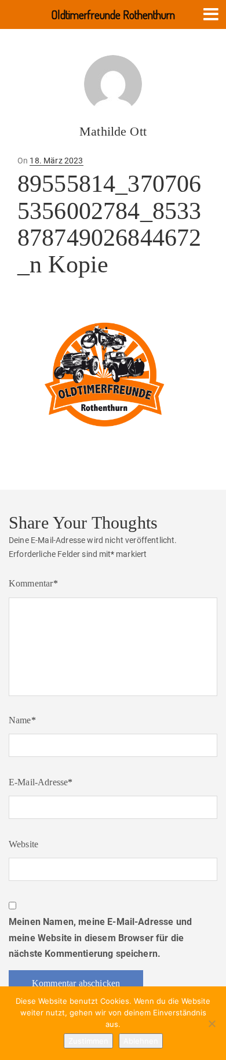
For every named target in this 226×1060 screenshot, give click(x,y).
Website (23, 844)
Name (22, 720)
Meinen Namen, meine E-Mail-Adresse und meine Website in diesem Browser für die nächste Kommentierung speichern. (100, 937)
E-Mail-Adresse (41, 782)
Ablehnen (140, 1041)
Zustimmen (88, 1041)
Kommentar (33, 583)
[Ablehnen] (211, 1023)
